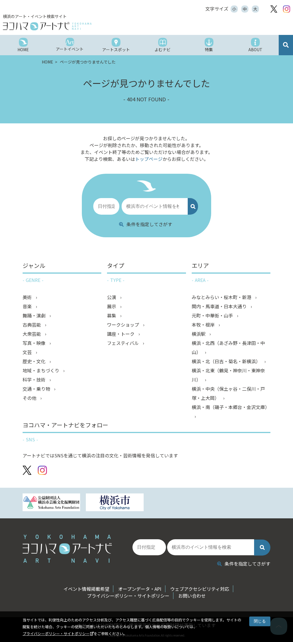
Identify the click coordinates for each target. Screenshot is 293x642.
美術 (28, 297)
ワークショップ (123, 324)
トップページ (149, 158)
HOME (48, 62)
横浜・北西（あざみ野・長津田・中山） (228, 347)
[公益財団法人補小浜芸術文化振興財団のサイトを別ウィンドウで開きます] (51, 503)
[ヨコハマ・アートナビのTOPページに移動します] (74, 26)
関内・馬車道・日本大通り (220, 306)
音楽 (28, 306)
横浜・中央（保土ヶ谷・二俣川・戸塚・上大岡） (228, 393)
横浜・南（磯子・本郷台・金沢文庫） (231, 407)
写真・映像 (35, 342)
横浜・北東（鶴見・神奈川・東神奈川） (228, 375)
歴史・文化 (35, 361)
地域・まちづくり (41, 370)
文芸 (28, 352)
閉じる (260, 621)
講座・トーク (121, 333)
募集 (112, 315)
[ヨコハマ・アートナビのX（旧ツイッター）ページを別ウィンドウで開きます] (273, 9)
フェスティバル (123, 342)
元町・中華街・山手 (213, 315)
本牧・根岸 (204, 324)
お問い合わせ (192, 595)
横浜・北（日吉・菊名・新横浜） (227, 361)
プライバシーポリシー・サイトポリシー (56, 633)
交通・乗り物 (37, 388)
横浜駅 (199, 333)
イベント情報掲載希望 (86, 588)
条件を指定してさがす (149, 224)
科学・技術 (35, 379)
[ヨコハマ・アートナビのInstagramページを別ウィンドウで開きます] (286, 9)
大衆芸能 (32, 333)
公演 (112, 297)
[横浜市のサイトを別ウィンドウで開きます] (115, 503)
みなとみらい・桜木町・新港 (222, 297)
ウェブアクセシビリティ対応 (199, 588)
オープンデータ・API (139, 588)
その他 (30, 397)
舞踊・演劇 (35, 315)
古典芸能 (32, 324)
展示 (112, 306)
